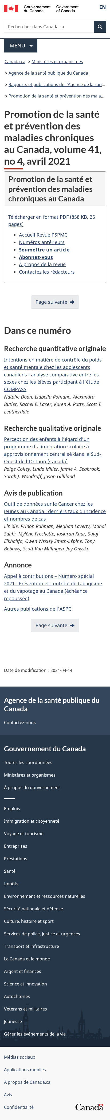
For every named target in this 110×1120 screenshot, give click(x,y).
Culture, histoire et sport (29, 921)
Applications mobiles (25, 1070)
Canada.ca (15, 61)
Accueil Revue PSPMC (43, 235)
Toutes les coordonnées (28, 762)
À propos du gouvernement (32, 787)
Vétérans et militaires (25, 1009)
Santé (9, 871)
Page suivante (51, 302)
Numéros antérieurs (42, 242)
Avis (8, 1095)
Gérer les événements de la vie (35, 1034)
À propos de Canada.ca (27, 1082)
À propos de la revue (42, 264)
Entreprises (15, 846)
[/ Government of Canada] (41, 8)
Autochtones (17, 996)
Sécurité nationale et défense (33, 909)
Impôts (11, 884)
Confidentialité (19, 1107)
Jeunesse (13, 1021)
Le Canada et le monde (27, 959)
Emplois (12, 808)
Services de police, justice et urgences (42, 934)
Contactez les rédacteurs (47, 272)
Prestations (15, 859)
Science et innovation (25, 984)
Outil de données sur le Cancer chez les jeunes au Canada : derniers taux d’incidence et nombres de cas (55, 511)
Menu (23, 45)
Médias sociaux (19, 1057)
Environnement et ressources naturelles (44, 896)
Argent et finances (22, 971)
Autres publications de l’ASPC (37, 609)
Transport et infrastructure (31, 946)
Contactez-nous (20, 722)
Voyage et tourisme (24, 834)
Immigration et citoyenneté (31, 821)
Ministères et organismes (57, 61)
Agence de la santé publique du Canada (48, 73)
